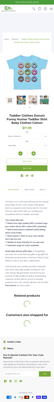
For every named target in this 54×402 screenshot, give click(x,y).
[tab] (13, 189)
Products (15, 39)
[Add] (33, 153)
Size (27, 132)
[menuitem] (34, 8)
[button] (34, 8)
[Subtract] (20, 153)
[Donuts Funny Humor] (9, 100)
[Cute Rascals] (8, 9)
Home (6, 39)
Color (27, 141)
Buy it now (27, 168)
